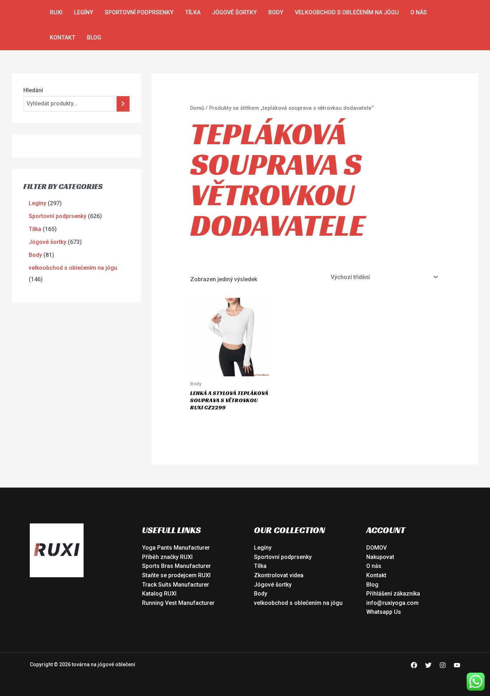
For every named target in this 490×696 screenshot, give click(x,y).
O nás (418, 12)
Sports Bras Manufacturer (176, 566)
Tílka (193, 12)
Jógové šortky (234, 12)
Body (275, 12)
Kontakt (62, 37)
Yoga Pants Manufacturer (176, 547)
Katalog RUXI (159, 593)
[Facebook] (414, 665)
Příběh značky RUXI (167, 557)
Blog (94, 37)
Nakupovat (380, 557)
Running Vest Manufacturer (178, 602)
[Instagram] (442, 665)
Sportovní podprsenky (139, 12)
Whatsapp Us (383, 611)
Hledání (33, 90)
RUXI (56, 12)
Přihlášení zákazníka (393, 593)
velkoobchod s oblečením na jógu (347, 12)
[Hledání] (123, 104)
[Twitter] (428, 665)
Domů (197, 108)
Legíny (83, 12)
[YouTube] (457, 665)
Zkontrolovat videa (278, 575)
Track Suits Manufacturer (175, 584)
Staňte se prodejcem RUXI (176, 575)
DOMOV (376, 547)
